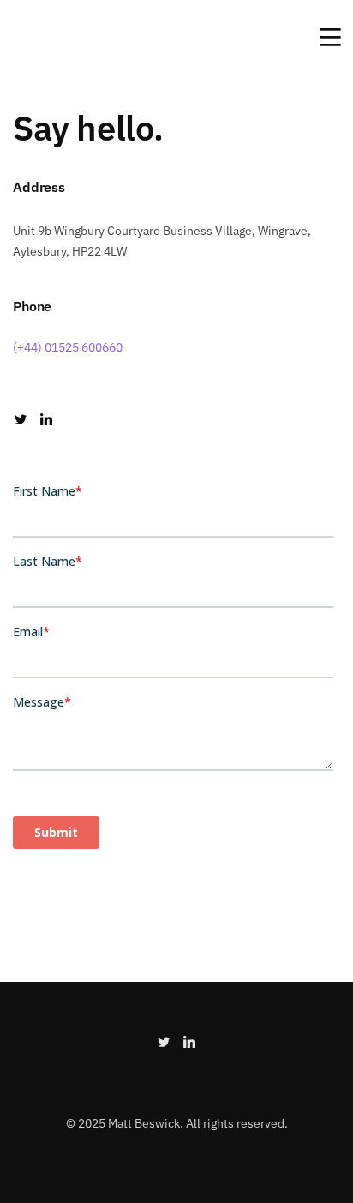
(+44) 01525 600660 (68, 347)
